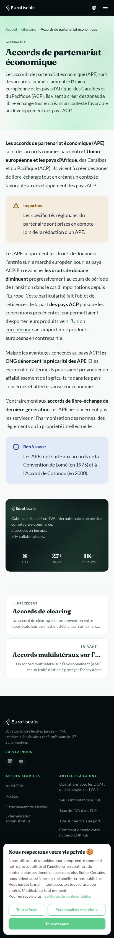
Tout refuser (26, 909)
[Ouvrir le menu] (105, 8)
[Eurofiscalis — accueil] (20, 8)
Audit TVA (15, 786)
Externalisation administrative (19, 819)
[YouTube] (21, 761)
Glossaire (28, 29)
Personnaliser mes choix (77, 909)
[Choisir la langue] (94, 8)
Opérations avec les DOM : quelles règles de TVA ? (82, 787)
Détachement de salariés (27, 807)
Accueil (11, 29)
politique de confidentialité (67, 896)
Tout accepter (57, 923)
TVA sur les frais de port (79, 821)
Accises (12, 796)
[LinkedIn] (10, 761)
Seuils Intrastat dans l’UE (80, 800)
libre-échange (26, 177)
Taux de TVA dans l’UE (78, 810)
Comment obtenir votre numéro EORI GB (79, 832)
